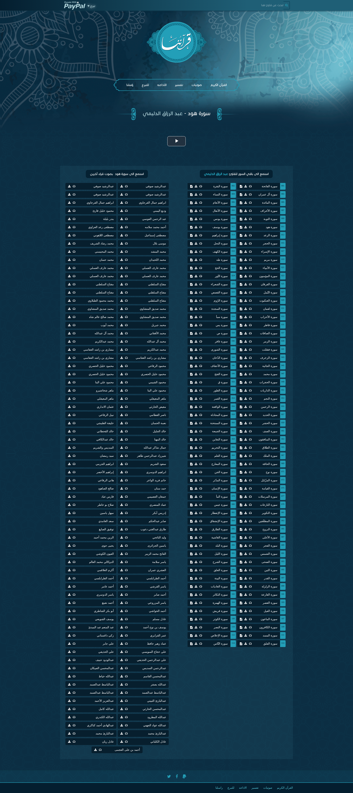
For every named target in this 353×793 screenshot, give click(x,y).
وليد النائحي (159, 537)
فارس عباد (107, 496)
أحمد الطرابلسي (156, 578)
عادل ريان (108, 741)
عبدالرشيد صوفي (156, 186)
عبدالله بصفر (158, 684)
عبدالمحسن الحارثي (154, 709)
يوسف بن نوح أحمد (154, 627)
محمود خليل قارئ (103, 210)
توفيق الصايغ (106, 529)
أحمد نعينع (108, 602)
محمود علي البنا (104, 382)
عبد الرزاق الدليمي (163, 113)
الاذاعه (161, 85)
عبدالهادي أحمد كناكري (100, 725)
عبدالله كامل (106, 709)
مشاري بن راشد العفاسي (98, 349)
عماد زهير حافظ (156, 643)
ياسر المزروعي (157, 602)
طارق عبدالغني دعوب (153, 529)
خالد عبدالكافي (105, 439)
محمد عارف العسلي (154, 268)
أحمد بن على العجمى (127, 749)
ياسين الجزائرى (156, 545)
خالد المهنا (160, 439)
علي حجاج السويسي (154, 651)
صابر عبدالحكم (157, 521)
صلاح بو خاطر (105, 504)
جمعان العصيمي (156, 496)
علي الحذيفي (106, 651)
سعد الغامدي (106, 521)
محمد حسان (106, 259)
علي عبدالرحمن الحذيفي (151, 660)
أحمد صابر (160, 594)
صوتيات (196, 85)
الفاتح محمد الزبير (155, 553)
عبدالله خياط (106, 676)
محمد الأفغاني (157, 333)
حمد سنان (160, 488)
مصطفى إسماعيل (155, 235)
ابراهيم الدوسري (156, 472)
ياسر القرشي (158, 586)
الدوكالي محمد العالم (101, 562)
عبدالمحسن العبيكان (102, 668)
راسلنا (129, 85)
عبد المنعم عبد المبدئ (101, 627)
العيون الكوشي (105, 553)
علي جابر (108, 643)
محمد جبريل (158, 325)
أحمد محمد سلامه (155, 227)
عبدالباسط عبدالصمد (102, 684)
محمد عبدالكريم (104, 341)
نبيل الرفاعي (106, 415)
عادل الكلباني (158, 741)
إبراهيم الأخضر (105, 472)
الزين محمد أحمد (104, 537)
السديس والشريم (103, 447)
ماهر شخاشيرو (105, 390)
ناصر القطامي (157, 415)
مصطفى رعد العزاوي (101, 227)
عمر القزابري (158, 635)
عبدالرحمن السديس (154, 668)
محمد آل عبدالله (104, 333)
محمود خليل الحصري (101, 366)
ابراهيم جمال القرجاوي (152, 202)
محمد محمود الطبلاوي (101, 300)
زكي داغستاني (105, 635)
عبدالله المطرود (156, 717)
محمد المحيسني (104, 251)
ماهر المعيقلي (157, 398)
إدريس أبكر (159, 513)
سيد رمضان (107, 455)
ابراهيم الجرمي (105, 464)
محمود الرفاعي (157, 366)
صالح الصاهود (106, 488)
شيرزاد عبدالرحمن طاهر (151, 455)
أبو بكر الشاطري (104, 611)
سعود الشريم (158, 464)
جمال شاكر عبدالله (155, 447)
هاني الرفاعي (106, 480)
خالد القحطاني (105, 431)
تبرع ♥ (91, 6)
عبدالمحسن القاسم (154, 676)
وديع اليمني (159, 210)
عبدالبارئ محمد (157, 733)
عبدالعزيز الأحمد (104, 700)
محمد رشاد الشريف (102, 243)
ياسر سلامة (159, 562)
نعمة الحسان (158, 423)
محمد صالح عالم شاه (101, 317)
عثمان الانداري (105, 406)
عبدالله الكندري (105, 717)
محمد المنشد (158, 251)
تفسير (179, 85)
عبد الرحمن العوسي (154, 219)
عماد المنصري (158, 504)
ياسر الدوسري (105, 594)
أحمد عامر (108, 586)
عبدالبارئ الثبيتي (156, 700)
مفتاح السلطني (157, 284)
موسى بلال (159, 243)
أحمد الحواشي (157, 611)
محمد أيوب (107, 325)
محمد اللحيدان (157, 259)
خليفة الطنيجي (105, 423)
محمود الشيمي (157, 382)
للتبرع (145, 85)
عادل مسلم (159, 619)
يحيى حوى (108, 545)
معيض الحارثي (157, 406)
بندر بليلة (108, 219)
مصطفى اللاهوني (103, 235)
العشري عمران (157, 570)
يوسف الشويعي (104, 619)
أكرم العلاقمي (105, 570)
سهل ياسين (107, 513)
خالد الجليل (159, 431)
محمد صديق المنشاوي (153, 308)
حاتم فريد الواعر (156, 480)
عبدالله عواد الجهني (154, 725)
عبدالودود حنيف (105, 660)
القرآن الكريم (218, 85)
